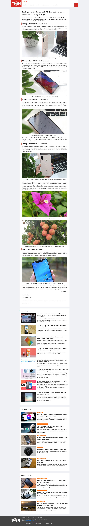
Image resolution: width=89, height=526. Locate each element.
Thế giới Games (45, 5)
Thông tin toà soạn (38, 523)
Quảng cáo (46, 523)
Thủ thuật (55, 5)
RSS (51, 523)
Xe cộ (37, 5)
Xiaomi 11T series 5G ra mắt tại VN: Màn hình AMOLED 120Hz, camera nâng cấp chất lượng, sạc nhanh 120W (51, 315)
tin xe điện (37, 522)
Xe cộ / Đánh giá (41, 501)
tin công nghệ (31, 522)
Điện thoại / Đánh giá (42, 478)
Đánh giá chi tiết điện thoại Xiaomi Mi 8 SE (36, 300)
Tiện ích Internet (41, 435)
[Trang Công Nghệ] (15, 520)
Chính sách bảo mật (29, 523)
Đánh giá (32, 5)
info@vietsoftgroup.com (29, 520)
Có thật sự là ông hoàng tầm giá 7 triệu (53, 300)
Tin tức (25, 5)
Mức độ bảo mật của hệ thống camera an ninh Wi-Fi (52, 449)
